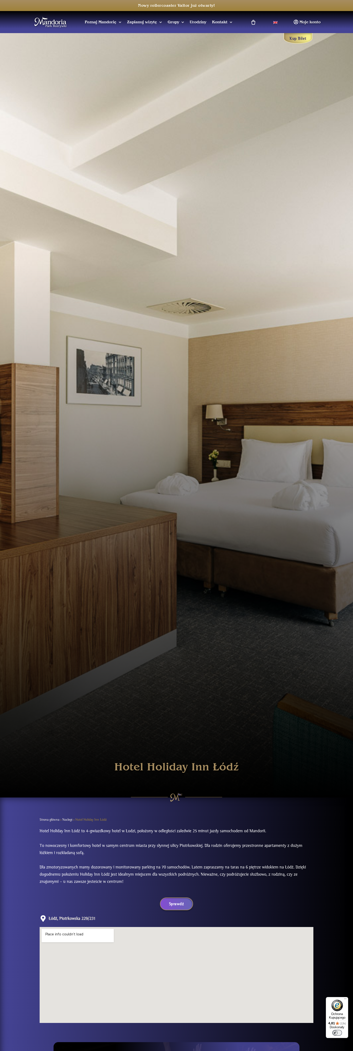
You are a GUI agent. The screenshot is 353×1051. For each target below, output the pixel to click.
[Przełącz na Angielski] (275, 22)
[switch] (337, 1033)
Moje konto (310, 22)
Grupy (173, 22)
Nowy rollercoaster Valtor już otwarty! (176, 5)
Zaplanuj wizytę (142, 22)
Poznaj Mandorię (100, 22)
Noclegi (67, 820)
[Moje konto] (295, 22)
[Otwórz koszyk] (253, 22)
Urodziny (198, 22)
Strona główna (49, 820)
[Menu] (345, 1000)
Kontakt (219, 22)
